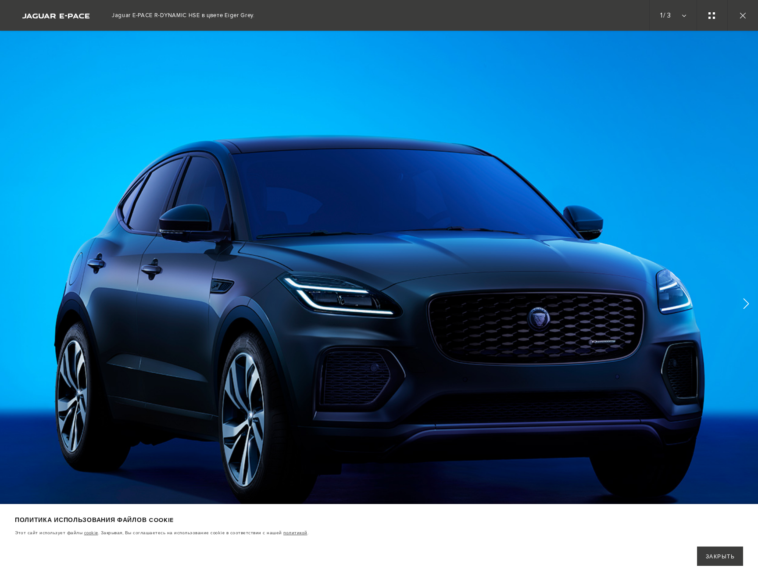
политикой (295, 533)
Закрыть (720, 557)
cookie (91, 533)
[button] (746, 305)
